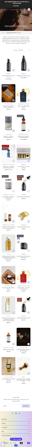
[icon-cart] (24, 9)
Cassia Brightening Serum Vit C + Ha (8, 76)
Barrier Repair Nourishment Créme (8, 288)
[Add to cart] (28, 161)
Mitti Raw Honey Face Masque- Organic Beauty (23, 256)
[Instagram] (16, 413)
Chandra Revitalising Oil (8, 349)
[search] (5, 9)
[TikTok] (19, 413)
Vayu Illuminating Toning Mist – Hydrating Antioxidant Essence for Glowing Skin (8, 319)
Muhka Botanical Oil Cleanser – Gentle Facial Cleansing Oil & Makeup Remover (8, 257)
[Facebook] (12, 413)
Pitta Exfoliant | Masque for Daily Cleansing (8, 197)
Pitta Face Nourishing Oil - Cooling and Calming (23, 136)
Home (3, 32)
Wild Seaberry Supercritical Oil (23, 75)
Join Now (16, 6)
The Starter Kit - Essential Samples (23, 167)
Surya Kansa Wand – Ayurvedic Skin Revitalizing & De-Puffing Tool (23, 380)
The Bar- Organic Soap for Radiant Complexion (8, 106)
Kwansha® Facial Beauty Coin (23, 227)
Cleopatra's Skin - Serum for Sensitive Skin (23, 288)
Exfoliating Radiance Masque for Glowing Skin (23, 350)
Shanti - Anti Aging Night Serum (23, 106)
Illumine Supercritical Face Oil (23, 196)
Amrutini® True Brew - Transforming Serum (8, 136)
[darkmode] (29, 9)
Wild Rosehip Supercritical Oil (23, 318)
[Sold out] (13, 100)
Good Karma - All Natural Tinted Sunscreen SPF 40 (8, 167)
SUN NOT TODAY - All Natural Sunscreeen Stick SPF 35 (8, 227)
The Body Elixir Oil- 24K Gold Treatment (8, 379)
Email (5, 406)
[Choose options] (13, 70)
